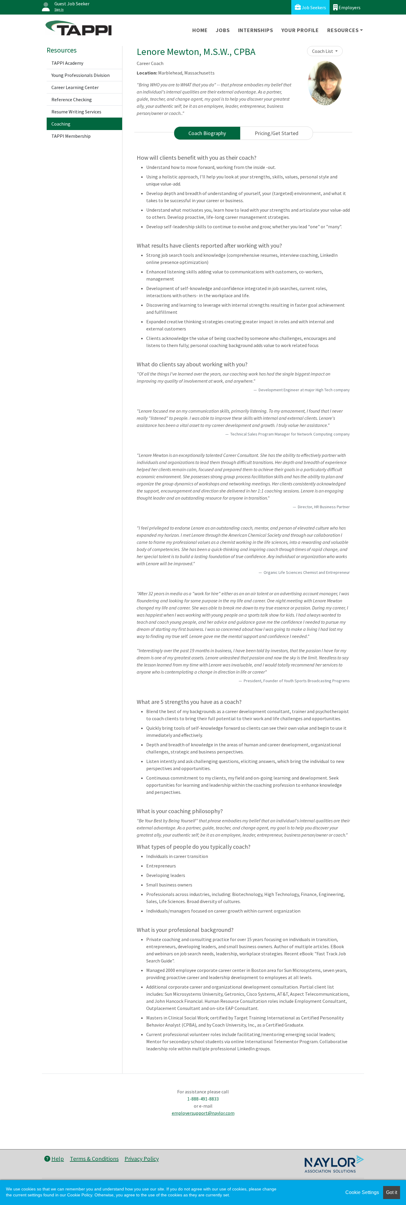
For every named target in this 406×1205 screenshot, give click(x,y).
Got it (391, 1192)
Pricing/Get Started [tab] (276, 133)
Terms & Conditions (94, 1158)
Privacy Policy (142, 1158)
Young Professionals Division (80, 75)
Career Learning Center (75, 87)
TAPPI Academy (67, 63)
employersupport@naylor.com (203, 1113)
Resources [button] (342, 30)
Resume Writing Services (76, 112)
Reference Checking (71, 99)
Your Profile (300, 30)
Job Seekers (313, 7)
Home (199, 30)
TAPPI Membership (71, 136)
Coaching (60, 124)
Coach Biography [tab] (207, 133)
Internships (255, 30)
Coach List (323, 51)
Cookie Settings (362, 1192)
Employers (349, 7)
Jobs (222, 30)
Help (57, 1158)
